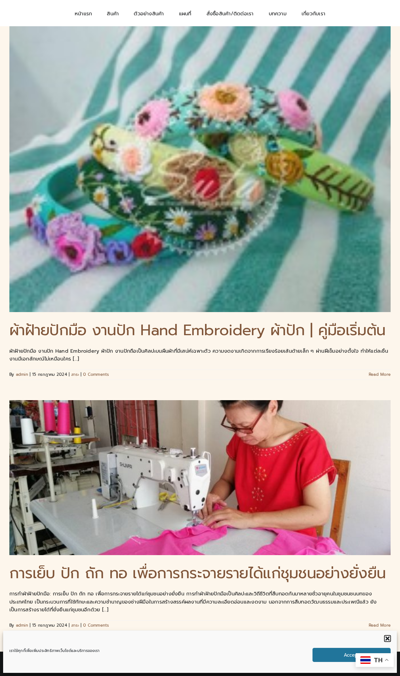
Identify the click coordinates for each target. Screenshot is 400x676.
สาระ (75, 374)
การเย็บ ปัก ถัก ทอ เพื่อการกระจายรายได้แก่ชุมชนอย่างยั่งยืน (197, 573)
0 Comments (96, 374)
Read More (380, 374)
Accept (351, 655)
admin (22, 374)
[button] (387, 638)
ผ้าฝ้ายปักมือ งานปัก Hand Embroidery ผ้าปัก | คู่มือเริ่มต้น (197, 330)
